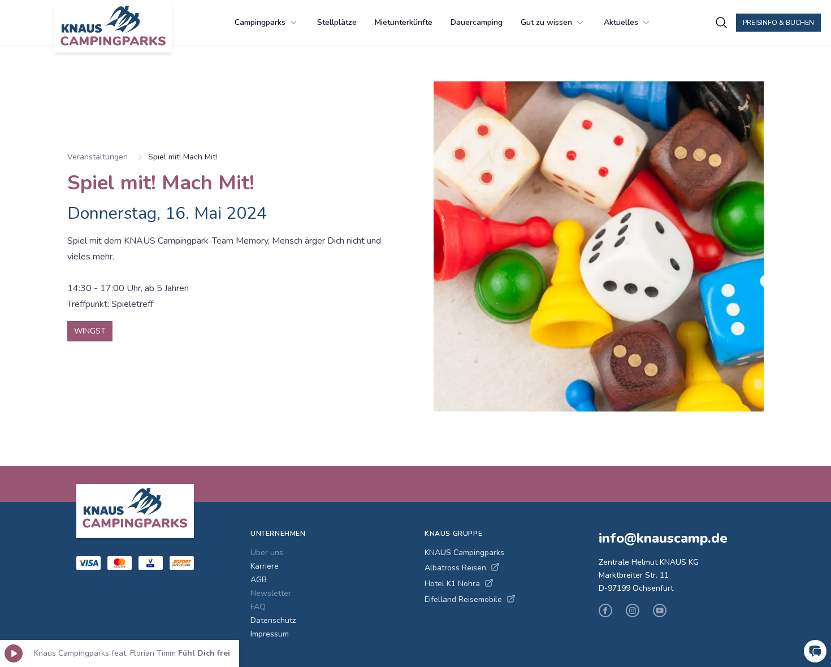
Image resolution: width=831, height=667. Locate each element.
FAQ (258, 606)
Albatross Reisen (455, 567)
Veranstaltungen (97, 156)
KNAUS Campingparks (464, 552)
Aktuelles (621, 22)
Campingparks (260, 22)
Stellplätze (337, 22)
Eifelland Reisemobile (463, 599)
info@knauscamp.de (663, 538)
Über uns (266, 552)
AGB (258, 579)
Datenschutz (273, 620)
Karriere (264, 566)
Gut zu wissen (546, 22)
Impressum (269, 634)
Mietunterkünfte (403, 22)
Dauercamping (477, 22)
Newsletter (270, 593)
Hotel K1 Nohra (452, 583)
